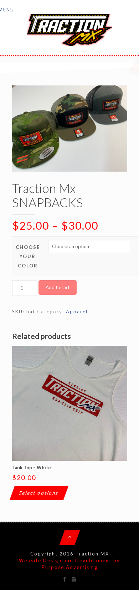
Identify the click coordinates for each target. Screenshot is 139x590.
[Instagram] (74, 579)
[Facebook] (64, 579)
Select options (39, 493)
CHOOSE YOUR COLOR (28, 256)
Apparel (77, 311)
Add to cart (58, 287)
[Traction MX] (69, 29)
